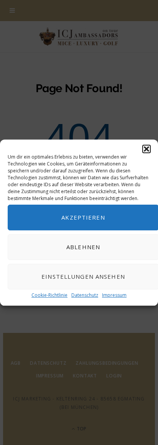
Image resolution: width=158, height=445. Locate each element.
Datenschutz (84, 295)
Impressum (114, 295)
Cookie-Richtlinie (49, 295)
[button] (146, 149)
